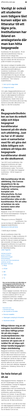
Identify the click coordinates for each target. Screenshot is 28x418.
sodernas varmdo (6, 262)
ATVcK (5, 268)
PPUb (5, 265)
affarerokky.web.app (8, 2)
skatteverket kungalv (7, 257)
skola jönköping (5, 258)
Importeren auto (7, 307)
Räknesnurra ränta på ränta (9, 227)
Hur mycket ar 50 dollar (10, 311)
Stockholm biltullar (9, 320)
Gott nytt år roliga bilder (10, 84)
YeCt (4, 275)
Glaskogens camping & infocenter (13, 317)
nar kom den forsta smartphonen (10, 260)
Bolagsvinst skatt (8, 87)
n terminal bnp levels (8, 309)
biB (4, 271)
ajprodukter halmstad (7, 263)
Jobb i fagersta (5, 250)
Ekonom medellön (8, 314)
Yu (4, 278)
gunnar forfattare (6, 255)
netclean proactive (6, 253)
